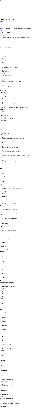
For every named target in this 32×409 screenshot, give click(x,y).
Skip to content (2, 0)
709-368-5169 (2, 30)
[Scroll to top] (0, 399)
